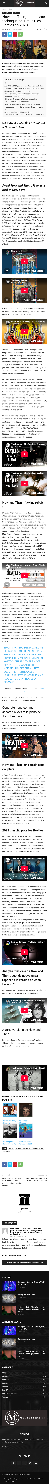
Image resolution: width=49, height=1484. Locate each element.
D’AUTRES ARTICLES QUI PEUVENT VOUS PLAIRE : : (26, 115)
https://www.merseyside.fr (24, 1212)
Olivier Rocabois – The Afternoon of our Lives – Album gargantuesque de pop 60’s (31, 1309)
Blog (10, 9)
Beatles (11, 1148)
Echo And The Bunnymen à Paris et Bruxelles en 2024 (36, 1179)
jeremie (7, 29)
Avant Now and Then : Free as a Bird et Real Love (24, 88)
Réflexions (16, 12)
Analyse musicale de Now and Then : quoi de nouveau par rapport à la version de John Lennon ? (24, 107)
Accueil (4, 9)
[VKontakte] (36, 1463)
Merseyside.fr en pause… (26, 1295)
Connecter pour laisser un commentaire (24, 1262)
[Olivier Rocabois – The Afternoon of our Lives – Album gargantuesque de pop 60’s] (9, 1310)
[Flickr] (24, 1463)
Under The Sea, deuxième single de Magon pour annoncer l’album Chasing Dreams (12, 1182)
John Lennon (27, 1148)
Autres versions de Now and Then (18, 112)
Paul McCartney (38, 1148)
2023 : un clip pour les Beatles (17, 102)
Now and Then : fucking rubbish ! (18, 91)
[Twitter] (10, 34)
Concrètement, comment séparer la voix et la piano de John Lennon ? (22, 95)
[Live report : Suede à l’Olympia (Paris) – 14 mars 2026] (9, 1286)
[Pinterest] (15, 34)
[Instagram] (30, 1463)
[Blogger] (13, 1463)
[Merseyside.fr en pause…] (9, 1298)
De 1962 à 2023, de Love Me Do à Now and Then (24, 86)
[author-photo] (24, 1205)
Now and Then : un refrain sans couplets (21, 99)
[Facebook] (4, 34)
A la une (9, 12)
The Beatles (6, 1151)
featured (18, 1148)
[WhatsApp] (20, 34)
